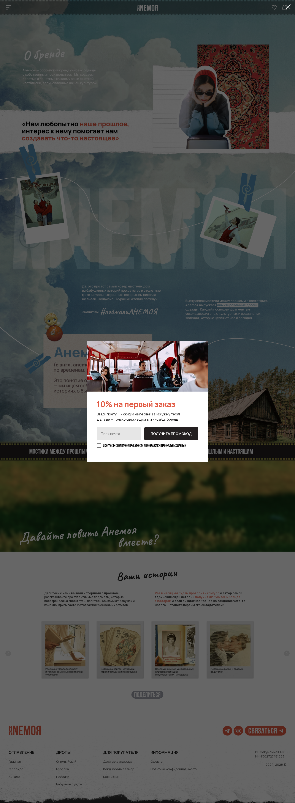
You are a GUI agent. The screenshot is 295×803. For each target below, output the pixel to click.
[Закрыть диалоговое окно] (288, 6)
